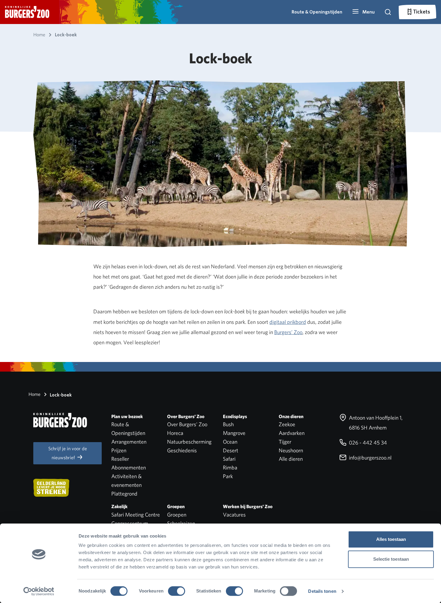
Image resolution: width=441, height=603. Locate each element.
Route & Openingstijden (317, 12)
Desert (230, 450)
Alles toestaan (391, 539)
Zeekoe (287, 424)
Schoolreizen (181, 523)
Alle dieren (291, 458)
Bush (228, 424)
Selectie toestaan (391, 559)
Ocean (230, 441)
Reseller (120, 458)
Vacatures (234, 514)
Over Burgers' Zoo (187, 424)
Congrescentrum (129, 523)
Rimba (230, 467)
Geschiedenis (182, 450)
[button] (363, 12)
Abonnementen (128, 467)
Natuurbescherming (189, 441)
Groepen (176, 514)
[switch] (176, 591)
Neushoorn (291, 450)
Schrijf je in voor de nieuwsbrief (67, 453)
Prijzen (118, 450)
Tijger (285, 441)
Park (228, 476)
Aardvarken (291, 433)
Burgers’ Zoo (288, 332)
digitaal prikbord (287, 321)
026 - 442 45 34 (367, 442)
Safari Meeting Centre (135, 514)
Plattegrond (124, 493)
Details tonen (322, 591)
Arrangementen (128, 441)
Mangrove (234, 433)
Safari (229, 458)
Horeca (175, 433)
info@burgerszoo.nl (370, 457)
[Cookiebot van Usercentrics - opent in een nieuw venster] (39, 591)
